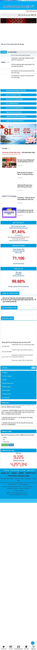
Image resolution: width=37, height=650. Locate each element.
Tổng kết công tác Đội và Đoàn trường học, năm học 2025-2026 (17, 350)
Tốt (4, 440)
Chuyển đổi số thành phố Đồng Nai (16, 116)
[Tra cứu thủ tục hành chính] (3, 99)
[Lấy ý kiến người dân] (3, 103)
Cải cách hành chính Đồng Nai (15, 108)
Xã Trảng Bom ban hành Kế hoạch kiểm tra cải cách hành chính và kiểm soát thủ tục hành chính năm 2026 (26, 211)
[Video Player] (18, 331)
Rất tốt (5, 437)
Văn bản (4, 380)
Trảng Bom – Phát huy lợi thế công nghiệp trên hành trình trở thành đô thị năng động (26, 198)
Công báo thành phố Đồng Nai (15, 121)
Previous (1, 300)
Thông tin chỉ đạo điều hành (11, 152)
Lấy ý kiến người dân (12, 103)
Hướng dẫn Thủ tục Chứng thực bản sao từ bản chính (16, 342)
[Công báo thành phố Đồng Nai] (3, 121)
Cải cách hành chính (28, 152)
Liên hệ (23, 470)
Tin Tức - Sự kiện (7, 376)
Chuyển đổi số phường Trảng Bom (16, 90)
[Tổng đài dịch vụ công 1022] (3, 112)
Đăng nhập (30, 470)
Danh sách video (7, 318)
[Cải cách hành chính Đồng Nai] (3, 108)
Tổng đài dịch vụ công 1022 (14, 112)
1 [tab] (33, 142)
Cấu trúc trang (15, 470)
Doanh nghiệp (6, 390)
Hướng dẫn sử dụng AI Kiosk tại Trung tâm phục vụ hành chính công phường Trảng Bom (17, 356)
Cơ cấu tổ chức (6, 394)
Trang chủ (6, 470)
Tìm (34, 367)
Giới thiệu (4, 372)
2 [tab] (35, 142)
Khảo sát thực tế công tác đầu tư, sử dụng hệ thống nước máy (25, 173)
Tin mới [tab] (3, 52)
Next (35, 300)
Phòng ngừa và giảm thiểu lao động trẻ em (22, 360)
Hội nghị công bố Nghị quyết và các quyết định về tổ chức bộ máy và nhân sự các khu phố (26, 160)
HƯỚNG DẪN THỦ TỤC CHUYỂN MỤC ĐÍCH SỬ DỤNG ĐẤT (18, 345)
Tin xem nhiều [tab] (12, 52)
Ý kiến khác (6, 442)
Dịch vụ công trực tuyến (13, 95)
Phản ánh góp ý (6, 387)
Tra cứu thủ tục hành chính (14, 99)
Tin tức (4, 148)
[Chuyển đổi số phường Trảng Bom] (3, 90)
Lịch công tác (5, 397)
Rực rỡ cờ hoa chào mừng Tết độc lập (12, 44)
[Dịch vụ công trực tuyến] (3, 95)
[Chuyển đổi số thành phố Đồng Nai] (3, 116)
